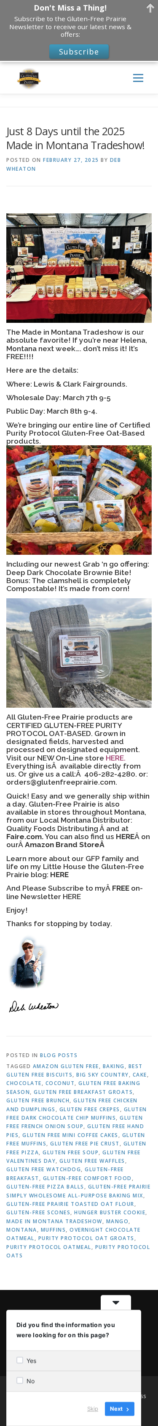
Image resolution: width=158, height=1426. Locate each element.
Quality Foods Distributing (52, 828)
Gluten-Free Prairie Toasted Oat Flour (70, 1204)
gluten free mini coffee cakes (70, 1135)
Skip (92, 1408)
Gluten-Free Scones (38, 1212)
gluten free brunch (38, 1100)
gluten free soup (71, 1152)
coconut (60, 1083)
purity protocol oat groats (86, 1238)
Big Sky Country (102, 1074)
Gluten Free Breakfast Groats (83, 1092)
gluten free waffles (92, 1160)
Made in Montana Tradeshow (54, 1221)
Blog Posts (59, 1055)
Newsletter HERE (51, 896)
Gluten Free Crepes (89, 1109)
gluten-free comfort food (87, 1178)
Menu (138, 78)
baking (114, 1066)
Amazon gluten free (66, 1066)
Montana (21, 1229)
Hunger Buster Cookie (109, 1212)
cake (140, 1074)
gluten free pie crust (85, 1143)
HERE (115, 758)
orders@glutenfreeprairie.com (60, 782)
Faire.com (24, 836)
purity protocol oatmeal (48, 1247)
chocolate (24, 1083)
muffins (53, 1229)
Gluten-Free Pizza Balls (45, 1186)
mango (117, 1221)
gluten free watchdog (43, 1169)
